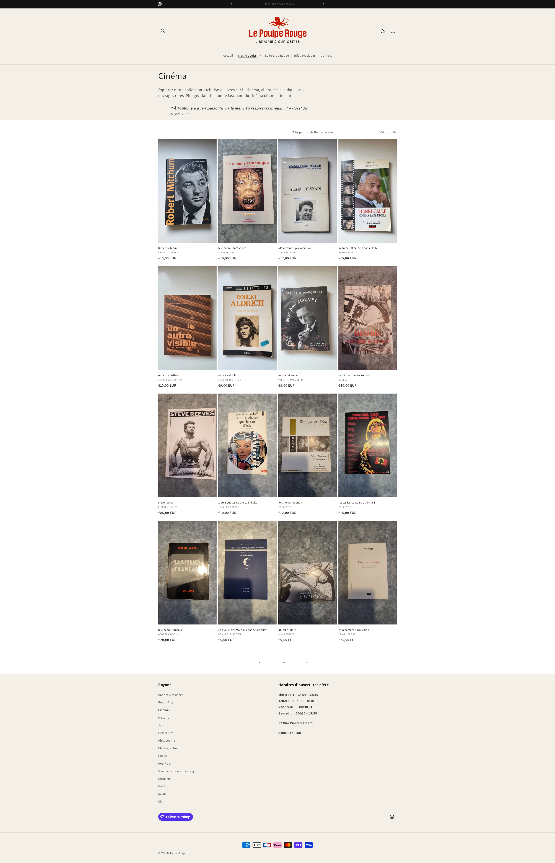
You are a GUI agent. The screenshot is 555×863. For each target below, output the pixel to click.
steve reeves (165, 502)
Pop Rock (164, 763)
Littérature (166, 733)
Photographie (168, 748)
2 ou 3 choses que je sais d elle (237, 502)
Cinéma (163, 710)
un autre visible (168, 375)
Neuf (161, 786)
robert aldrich (227, 375)
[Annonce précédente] (231, 4)
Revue (162, 794)
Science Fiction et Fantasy (176, 771)
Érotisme (164, 779)
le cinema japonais (290, 502)
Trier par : (298, 132)
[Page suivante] (307, 662)
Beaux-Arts (165, 702)
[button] (163, 31)
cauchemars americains (353, 630)
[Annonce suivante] (323, 4)
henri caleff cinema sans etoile (358, 248)
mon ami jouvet (288, 375)
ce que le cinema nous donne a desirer (242, 630)
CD (160, 801)
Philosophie (166, 740)
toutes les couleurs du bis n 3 (356, 502)
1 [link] (248, 661)
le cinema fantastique (232, 248)
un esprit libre (287, 630)
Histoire (163, 717)
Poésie (163, 756)
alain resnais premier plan (295, 248)
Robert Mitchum (168, 248)
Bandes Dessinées (170, 695)
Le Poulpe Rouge (176, 853)
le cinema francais (170, 630)
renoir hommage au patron (355, 375)
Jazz (161, 725)
